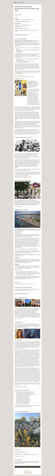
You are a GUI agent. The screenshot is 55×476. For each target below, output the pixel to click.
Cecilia (24, 463)
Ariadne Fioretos (20, 255)
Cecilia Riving (22, 78)
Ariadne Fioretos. (30, 406)
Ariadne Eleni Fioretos (21, 456)
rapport (17, 76)
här (16, 206)
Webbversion (27, 469)
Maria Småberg (26, 452)
